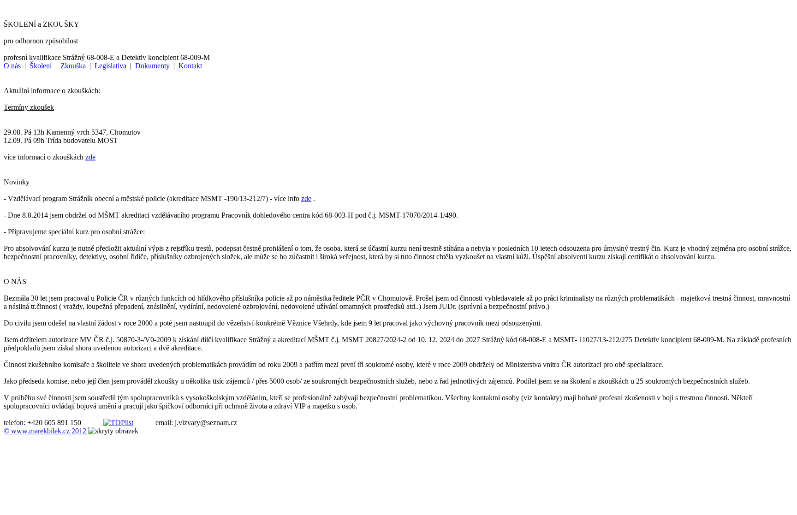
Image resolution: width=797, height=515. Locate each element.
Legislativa (110, 66)
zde (90, 157)
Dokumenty (152, 66)
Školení (41, 66)
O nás (12, 66)
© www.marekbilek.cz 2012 (46, 431)
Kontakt (190, 66)
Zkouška (73, 66)
